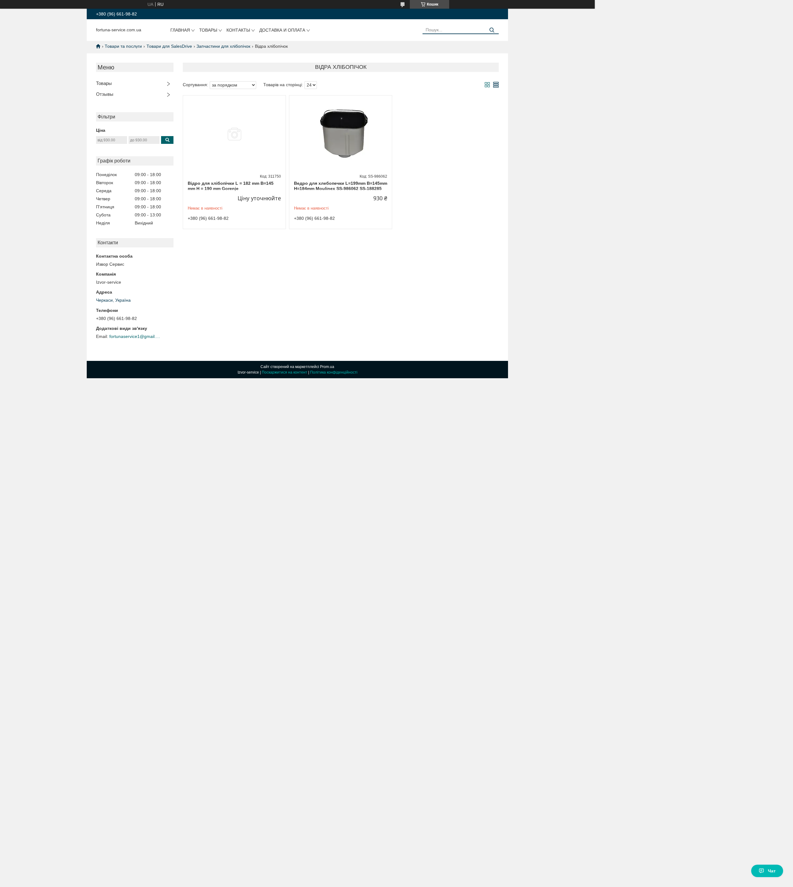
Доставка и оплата (282, 30)
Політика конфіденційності (333, 372)
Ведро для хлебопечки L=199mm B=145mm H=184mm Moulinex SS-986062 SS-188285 (340, 186)
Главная (180, 30)
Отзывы (104, 94)
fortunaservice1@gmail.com (135, 336)
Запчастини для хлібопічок (223, 46)
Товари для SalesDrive (169, 46)
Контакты (238, 30)
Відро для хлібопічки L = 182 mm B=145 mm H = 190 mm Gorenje (231, 186)
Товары (208, 30)
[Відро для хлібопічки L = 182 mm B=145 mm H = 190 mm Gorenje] (234, 134)
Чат (772, 870)
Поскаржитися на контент (284, 372)
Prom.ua (327, 367)
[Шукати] (492, 30)
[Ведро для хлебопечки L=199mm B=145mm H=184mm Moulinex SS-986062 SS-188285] (340, 134)
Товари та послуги (123, 46)
